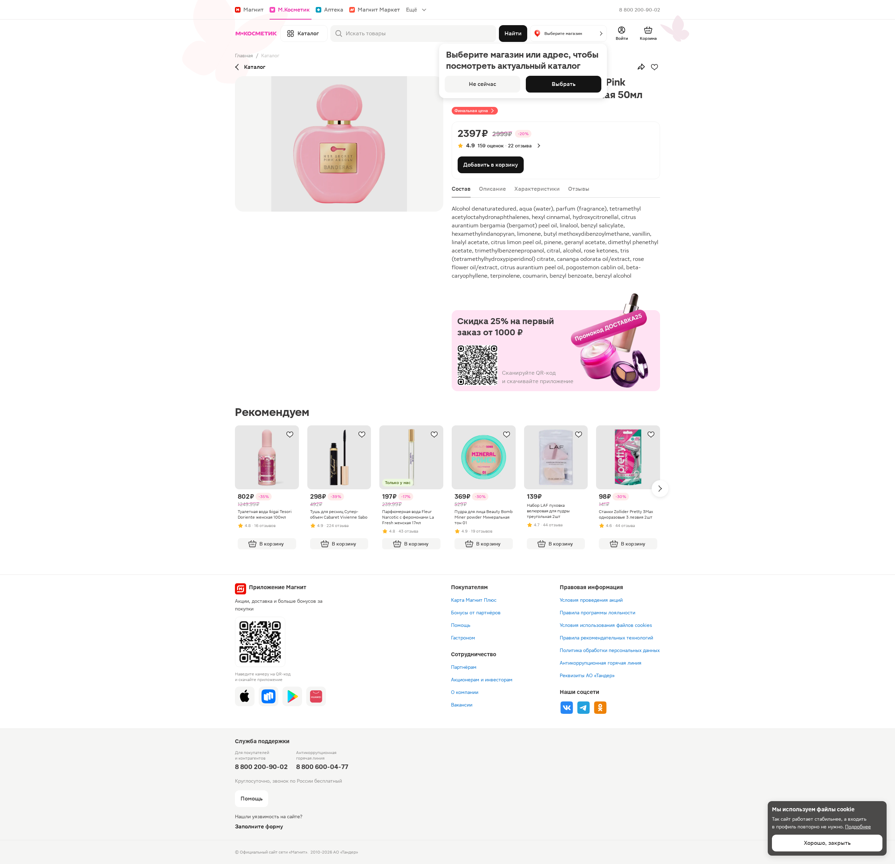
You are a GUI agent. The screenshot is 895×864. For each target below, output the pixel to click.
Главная (244, 55)
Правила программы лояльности (597, 612)
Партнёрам (464, 667)
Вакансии (461, 705)
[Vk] (567, 708)
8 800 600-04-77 (322, 766)
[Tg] (583, 708)
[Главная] (256, 33)
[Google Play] (292, 696)
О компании (464, 692)
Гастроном (463, 637)
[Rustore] (268, 696)
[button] (568, 33)
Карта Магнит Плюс (473, 600)
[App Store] (245, 696)
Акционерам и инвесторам (482, 679)
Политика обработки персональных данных (610, 650)
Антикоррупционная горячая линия (601, 663)
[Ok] (600, 708)
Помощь (460, 625)
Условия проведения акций (591, 600)
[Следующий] (660, 488)
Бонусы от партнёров (476, 612)
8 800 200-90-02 (639, 10)
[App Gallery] (316, 696)
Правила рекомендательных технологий (606, 637)
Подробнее (858, 826)
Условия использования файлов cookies (606, 625)
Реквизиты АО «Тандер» (587, 675)
